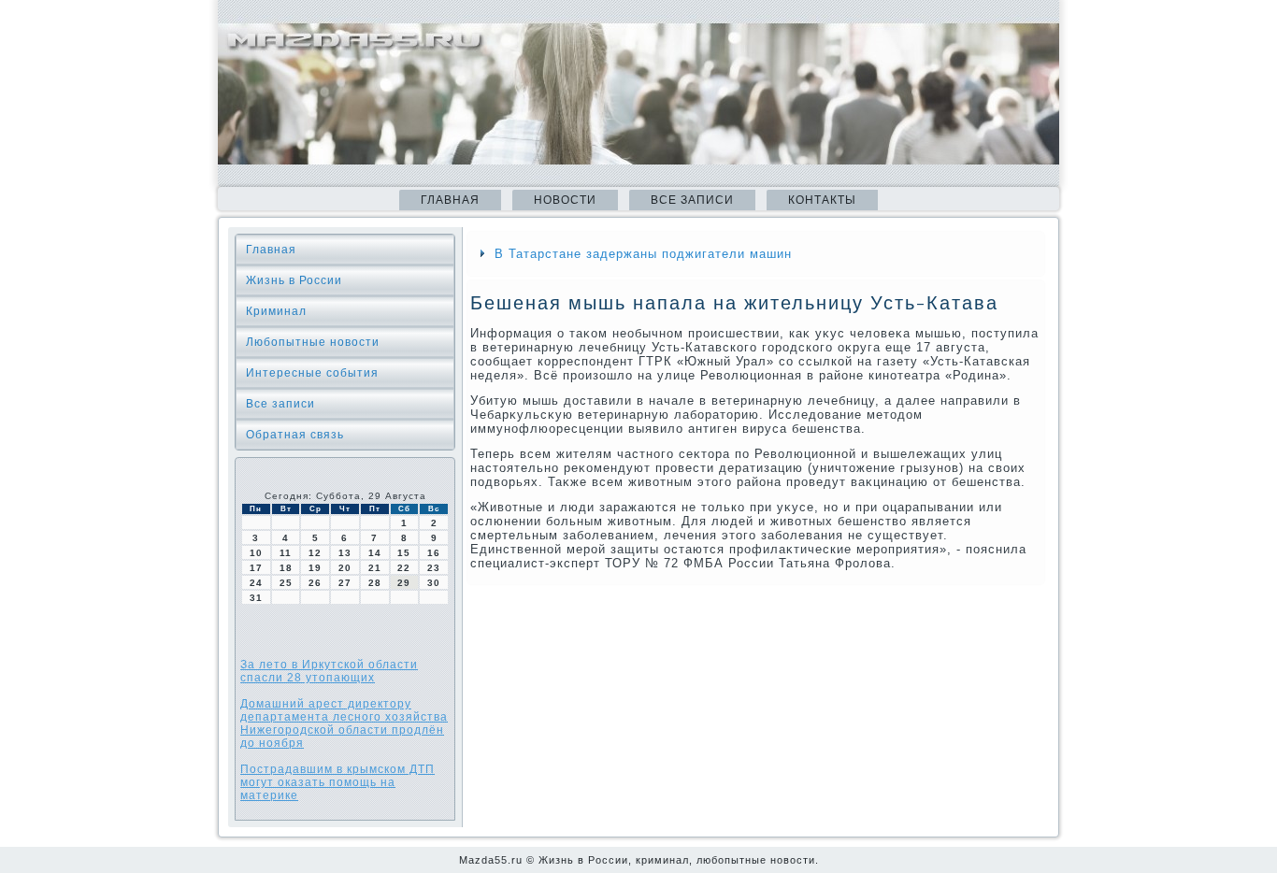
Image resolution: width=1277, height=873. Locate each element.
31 (256, 598)
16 (433, 553)
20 (345, 568)
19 (315, 568)
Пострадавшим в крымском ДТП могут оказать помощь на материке (337, 782)
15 (403, 553)
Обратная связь (295, 434)
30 (433, 583)
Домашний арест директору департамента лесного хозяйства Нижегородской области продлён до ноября (344, 723)
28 (374, 583)
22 (403, 568)
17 (256, 568)
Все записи (692, 200)
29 (403, 583)
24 (256, 583)
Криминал (276, 311)
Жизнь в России (294, 280)
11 (286, 553)
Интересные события (312, 372)
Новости (565, 200)
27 (345, 583)
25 (286, 583)
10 (256, 553)
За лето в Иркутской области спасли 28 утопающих (329, 671)
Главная (450, 200)
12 (315, 553)
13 (345, 553)
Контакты (822, 200)
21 (374, 568)
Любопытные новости (313, 342)
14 (374, 553)
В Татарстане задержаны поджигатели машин (643, 254)
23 (433, 568)
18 (286, 568)
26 (315, 583)
